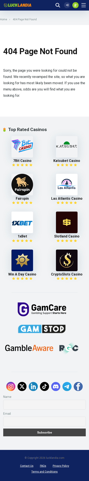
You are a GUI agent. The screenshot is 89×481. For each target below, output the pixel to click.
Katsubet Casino (66, 161)
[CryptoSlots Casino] (66, 260)
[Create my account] (75, 5)
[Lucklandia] (17, 5)
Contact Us (26, 465)
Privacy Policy (61, 465)
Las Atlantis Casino (67, 198)
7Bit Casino (22, 161)
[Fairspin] (22, 184)
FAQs (43, 465)
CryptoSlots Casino (67, 274)
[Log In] (67, 5)
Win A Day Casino (22, 274)
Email (7, 413)
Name (7, 397)
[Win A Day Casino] (22, 260)
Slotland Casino (66, 236)
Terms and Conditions (44, 471)
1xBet (22, 236)
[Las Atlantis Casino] (66, 184)
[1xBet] (22, 222)
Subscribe (44, 432)
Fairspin (22, 198)
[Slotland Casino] (66, 222)
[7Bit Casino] (22, 147)
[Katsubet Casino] (66, 147)
